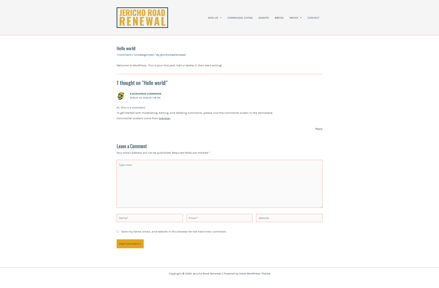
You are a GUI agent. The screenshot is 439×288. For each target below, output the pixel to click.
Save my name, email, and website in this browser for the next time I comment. (174, 231)
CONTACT (313, 17)
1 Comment (124, 54)
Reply (318, 128)
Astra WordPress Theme (254, 273)
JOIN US (213, 17)
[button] (220, 17)
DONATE (263, 17)
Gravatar (164, 118)
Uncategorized (144, 54)
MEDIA (293, 17)
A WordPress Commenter (145, 93)
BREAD (279, 17)
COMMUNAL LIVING (240, 17)
